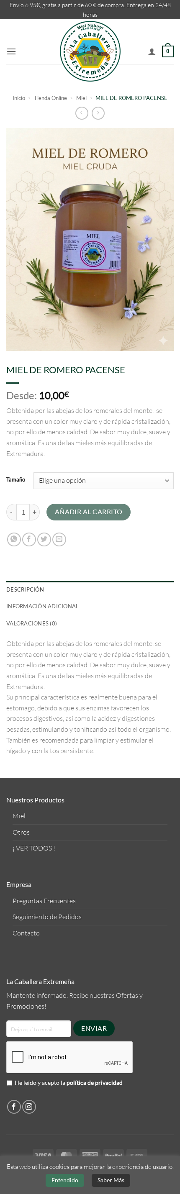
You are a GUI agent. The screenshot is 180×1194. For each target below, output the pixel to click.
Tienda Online (50, 98)
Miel (81, 98)
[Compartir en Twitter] (44, 539)
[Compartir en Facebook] (29, 539)
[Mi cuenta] (152, 51)
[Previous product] (98, 113)
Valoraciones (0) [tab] (31, 623)
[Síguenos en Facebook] (14, 1107)
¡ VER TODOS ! (34, 848)
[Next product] (81, 113)
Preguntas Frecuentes (44, 901)
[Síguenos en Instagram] (29, 1107)
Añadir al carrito (89, 511)
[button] (11, 51)
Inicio (19, 98)
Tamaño (15, 480)
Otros (21, 832)
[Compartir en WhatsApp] (14, 539)
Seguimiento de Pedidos (47, 916)
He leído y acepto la (69, 1082)
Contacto (26, 933)
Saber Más (111, 1180)
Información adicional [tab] (42, 606)
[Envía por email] (59, 539)
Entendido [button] (64, 1180)
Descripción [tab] (25, 589)
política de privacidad (95, 1082)
